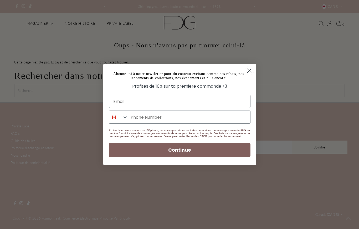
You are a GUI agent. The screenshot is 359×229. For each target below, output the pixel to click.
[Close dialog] (249, 70)
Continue (179, 150)
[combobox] (118, 117)
